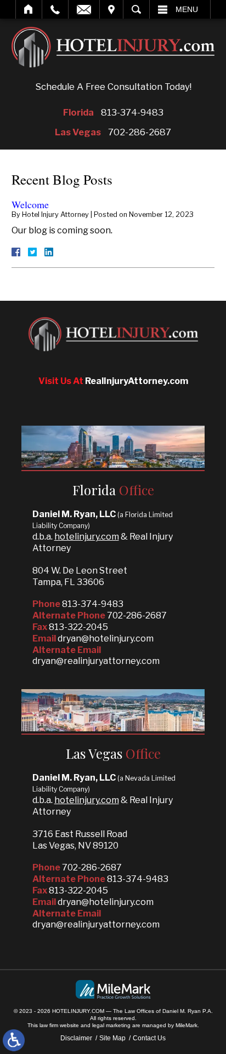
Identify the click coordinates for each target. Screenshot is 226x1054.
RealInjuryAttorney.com (136, 381)
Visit (111, 9)
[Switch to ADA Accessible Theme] (14, 1040)
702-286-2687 (139, 132)
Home (29, 9)
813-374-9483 (132, 112)
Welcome (30, 204)
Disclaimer (76, 1038)
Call (55, 9)
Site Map (112, 1038)
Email (84, 9)
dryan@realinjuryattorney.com (96, 661)
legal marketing (111, 1025)
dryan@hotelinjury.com (106, 638)
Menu (187, 9)
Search (136, 9)
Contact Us (149, 1038)
